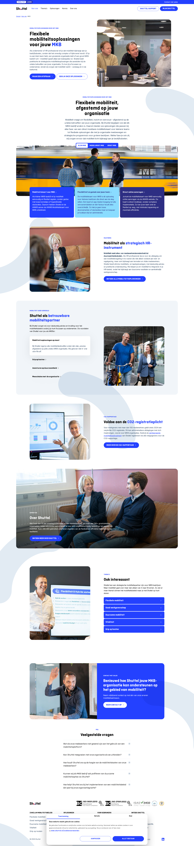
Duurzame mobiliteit (115, 615)
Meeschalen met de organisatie (45, 377)
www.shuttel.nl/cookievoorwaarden (65, 831)
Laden (29, 2)
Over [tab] (130, 816)
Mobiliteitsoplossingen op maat (46, 340)
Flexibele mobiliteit (114, 600)
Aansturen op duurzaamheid (44, 368)
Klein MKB (82, 145)
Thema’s (44, 9)
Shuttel (18, 16)
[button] (97, 745)
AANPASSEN (95, 839)
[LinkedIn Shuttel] (163, 839)
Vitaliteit (110, 622)
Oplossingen (54, 9)
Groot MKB (111, 145)
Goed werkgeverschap (116, 608)
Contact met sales (171, 2)
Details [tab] (97, 816)
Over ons (73, 9)
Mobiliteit (21, 2)
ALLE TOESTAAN (128, 839)
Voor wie (34, 9)
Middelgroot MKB (97, 145)
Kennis (64, 9)
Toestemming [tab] (63, 816)
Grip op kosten (38, 360)
